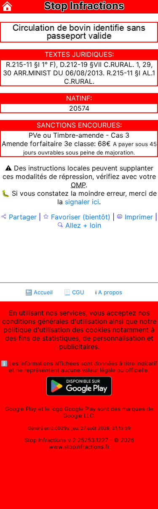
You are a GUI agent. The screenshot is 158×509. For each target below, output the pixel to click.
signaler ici (82, 201)
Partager (22, 217)
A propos (110, 292)
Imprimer (138, 217)
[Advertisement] (79, 255)
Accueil (43, 292)
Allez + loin (82, 225)
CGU (78, 292)
